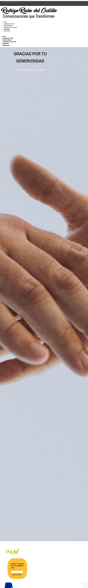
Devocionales (7, 40)
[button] (32, 34)
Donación (6, 43)
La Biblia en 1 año (8, 38)
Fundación (7, 30)
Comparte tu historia (9, 41)
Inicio (4, 36)
